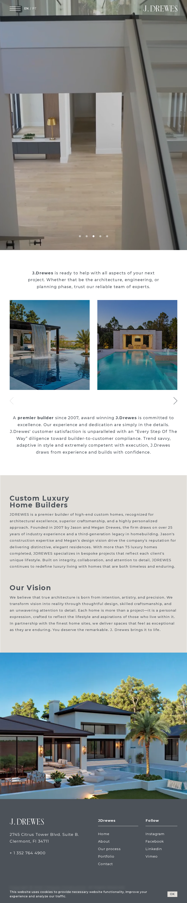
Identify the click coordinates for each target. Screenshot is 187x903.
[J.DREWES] (160, 8)
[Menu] (15, 8)
